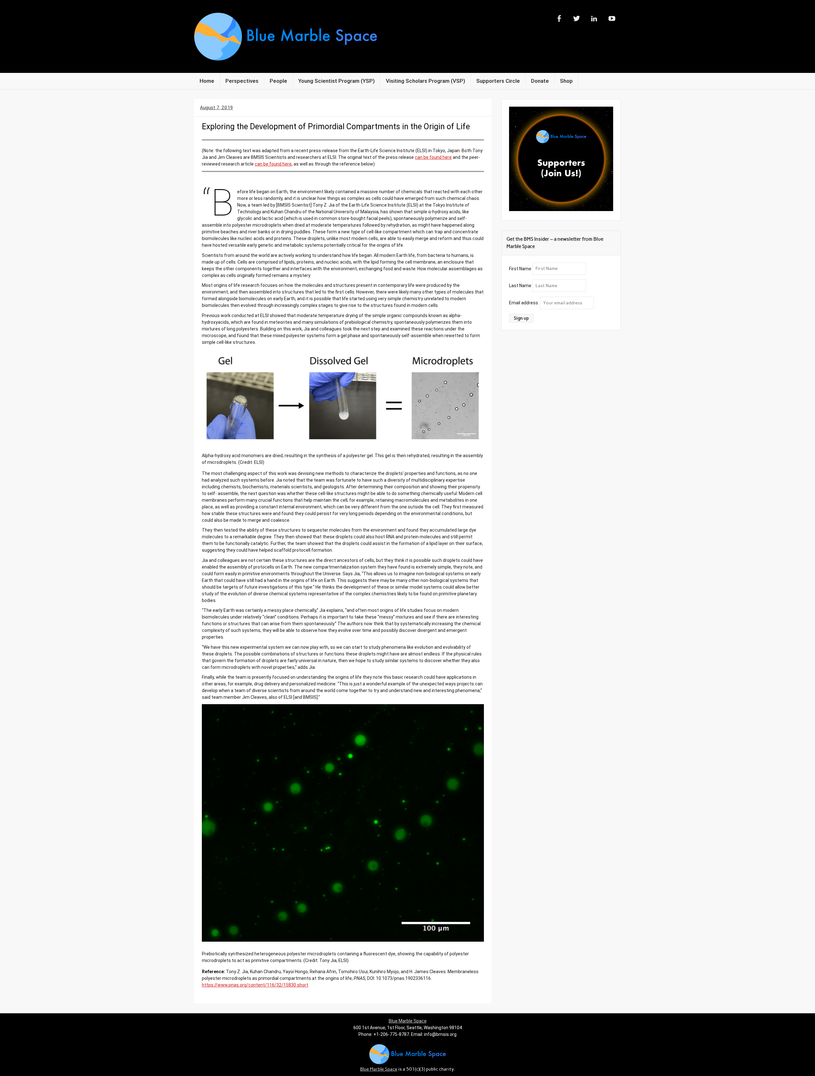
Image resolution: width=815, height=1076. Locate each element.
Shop (566, 81)
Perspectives (242, 81)
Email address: (524, 302)
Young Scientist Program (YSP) (336, 81)
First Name (520, 268)
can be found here (433, 157)
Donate (540, 81)
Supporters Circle (498, 81)
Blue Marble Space (408, 1020)
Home (207, 81)
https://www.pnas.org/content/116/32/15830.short (255, 985)
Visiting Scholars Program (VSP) (425, 81)
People (278, 81)
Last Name (520, 285)
